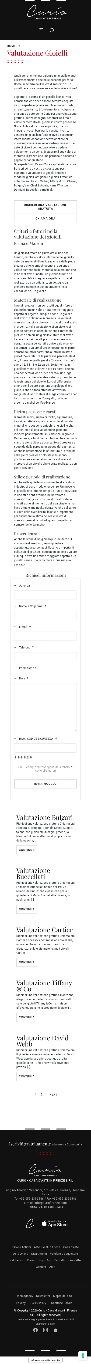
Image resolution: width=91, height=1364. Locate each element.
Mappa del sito (62, 1296)
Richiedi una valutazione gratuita (45, 206)
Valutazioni (17, 1260)
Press (31, 1260)
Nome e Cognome (30, 606)
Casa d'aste (71, 1247)
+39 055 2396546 (31, 1198)
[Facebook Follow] (35, 1330)
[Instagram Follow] (45, 1330)
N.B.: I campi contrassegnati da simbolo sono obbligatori (44, 768)
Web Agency (25, 1296)
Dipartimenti (39, 1253)
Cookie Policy (38, 1303)
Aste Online (20, 1253)
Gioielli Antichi (21, 1247)
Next (53, 1094)
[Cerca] (51, 30)
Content (41, 1267)
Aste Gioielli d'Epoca (47, 1247)
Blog (41, 1260)
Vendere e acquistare (64, 1253)
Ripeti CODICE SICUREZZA (36, 738)
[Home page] (47, 12)
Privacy (21, 1303)
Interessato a (27, 668)
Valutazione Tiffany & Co (44, 985)
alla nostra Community (45, 1144)
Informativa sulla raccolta (45, 1360)
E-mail (23, 627)
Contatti (59, 1260)
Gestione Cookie (61, 1303)
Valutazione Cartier (44, 929)
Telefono (24, 647)
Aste (52, 1267)
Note (21, 678)
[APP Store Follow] (55, 1330)
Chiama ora (45, 218)
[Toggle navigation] (41, 30)
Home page (15, 46)
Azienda (24, 585)
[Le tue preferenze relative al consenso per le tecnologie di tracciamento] (82, 1355)
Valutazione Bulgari (44, 817)
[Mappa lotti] (45, 1223)
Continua (27, 850)
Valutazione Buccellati (33, 873)
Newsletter (75, 1260)
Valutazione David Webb (42, 1040)
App (49, 1260)
